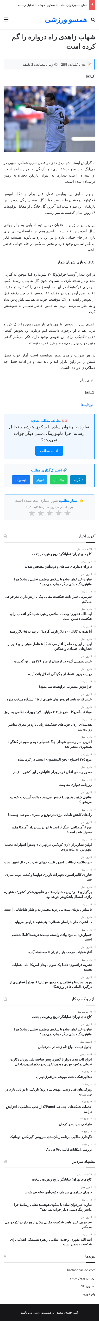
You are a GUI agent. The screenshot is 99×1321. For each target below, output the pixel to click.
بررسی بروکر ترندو (82, 1278)
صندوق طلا (88, 1286)
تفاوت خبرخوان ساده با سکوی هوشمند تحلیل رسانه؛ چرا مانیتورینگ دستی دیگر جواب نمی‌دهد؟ (49, 433)
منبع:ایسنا (88, 404)
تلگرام (78, 480)
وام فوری (89, 1294)
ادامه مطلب (49, 450)
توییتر (40, 480)
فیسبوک (21, 480)
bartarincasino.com (81, 1270)
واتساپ (58, 480)
